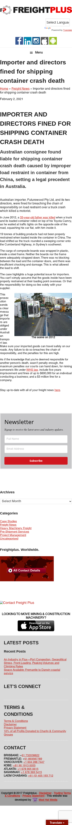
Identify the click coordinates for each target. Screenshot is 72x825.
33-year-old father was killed (37, 217)
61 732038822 (30, 755)
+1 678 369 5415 (31, 772)
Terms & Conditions (16, 721)
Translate (67, 30)
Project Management (13, 535)
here (57, 390)
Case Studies (8, 521)
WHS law (32, 370)
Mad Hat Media (48, 800)
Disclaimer (10, 724)
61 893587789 (33, 759)
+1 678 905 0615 (27, 769)
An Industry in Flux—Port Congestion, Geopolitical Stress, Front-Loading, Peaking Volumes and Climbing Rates (35, 663)
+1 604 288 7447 (33, 762)
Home (4, 89)
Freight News (21, 89)
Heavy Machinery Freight (15, 528)
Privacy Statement (15, 728)
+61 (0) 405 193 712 (40, 775)
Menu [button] (39, 52)
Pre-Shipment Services (14, 532)
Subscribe (36, 461)
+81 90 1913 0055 (24, 765)
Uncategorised (9, 538)
